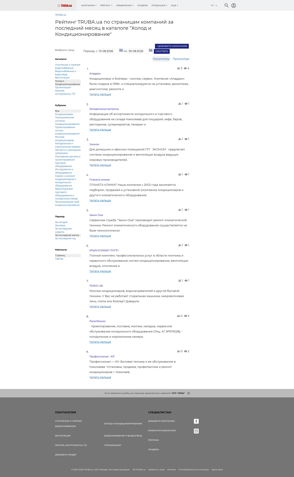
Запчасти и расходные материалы (68, 152)
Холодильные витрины (104, 108)
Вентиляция (62, 77)
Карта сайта (217, 469)
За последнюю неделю (63, 230)
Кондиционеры (64, 114)
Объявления (124, 5)
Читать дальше (100, 94)
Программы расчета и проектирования (67, 158)
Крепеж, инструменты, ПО (65, 92)
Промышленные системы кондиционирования (67, 120)
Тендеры (142, 5)
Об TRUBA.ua (139, 469)
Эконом (94, 144)
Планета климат (99, 179)
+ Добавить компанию (171, 46)
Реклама (153, 440)
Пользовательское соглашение (193, 469)
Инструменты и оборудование (64, 171)
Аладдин (95, 73)
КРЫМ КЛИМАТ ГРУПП (104, 250)
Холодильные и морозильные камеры (67, 145)
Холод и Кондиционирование (67, 83)
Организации (63, 87)
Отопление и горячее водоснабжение (67, 66)
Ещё (173, 5)
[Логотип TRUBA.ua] (67, 5)
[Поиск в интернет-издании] (226, 5)
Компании (87, 5)
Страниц (60, 255)
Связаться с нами (156, 469)
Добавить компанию (161, 421)
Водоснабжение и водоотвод (65, 73)
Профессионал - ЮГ (102, 356)
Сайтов (59, 258)
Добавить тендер (65, 454)
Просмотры (181, 59)
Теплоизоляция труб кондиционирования (67, 203)
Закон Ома (96, 215)
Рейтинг (105, 5)
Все (57, 111)
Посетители (161, 59)
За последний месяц (67, 235)
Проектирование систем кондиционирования (67, 130)
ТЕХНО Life (96, 285)
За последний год (65, 238)
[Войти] (233, 5)
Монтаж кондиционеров (64, 138)
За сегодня (61, 222)
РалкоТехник (97, 321)
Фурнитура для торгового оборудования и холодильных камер (66, 193)
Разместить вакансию (162, 430)
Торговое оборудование (63, 165)
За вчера (60, 225)
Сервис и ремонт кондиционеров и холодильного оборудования (65, 181)
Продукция (158, 5)
